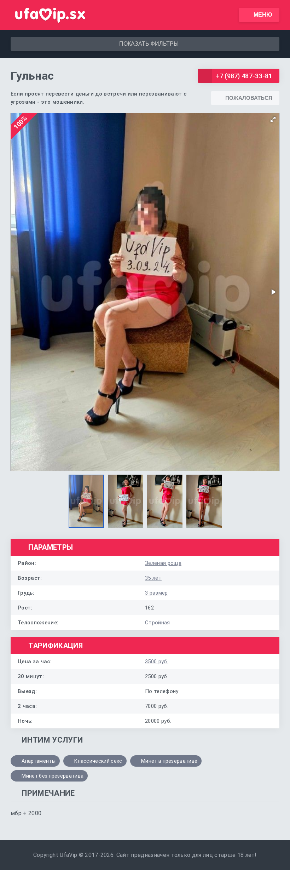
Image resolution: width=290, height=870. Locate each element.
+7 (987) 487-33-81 (243, 76)
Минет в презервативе (169, 761)
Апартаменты (39, 761)
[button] (273, 119)
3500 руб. (156, 661)
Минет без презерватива (52, 776)
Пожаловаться (248, 98)
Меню (263, 15)
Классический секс (98, 761)
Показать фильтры (149, 44)
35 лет (153, 578)
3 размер (156, 593)
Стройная (157, 622)
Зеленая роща (163, 563)
